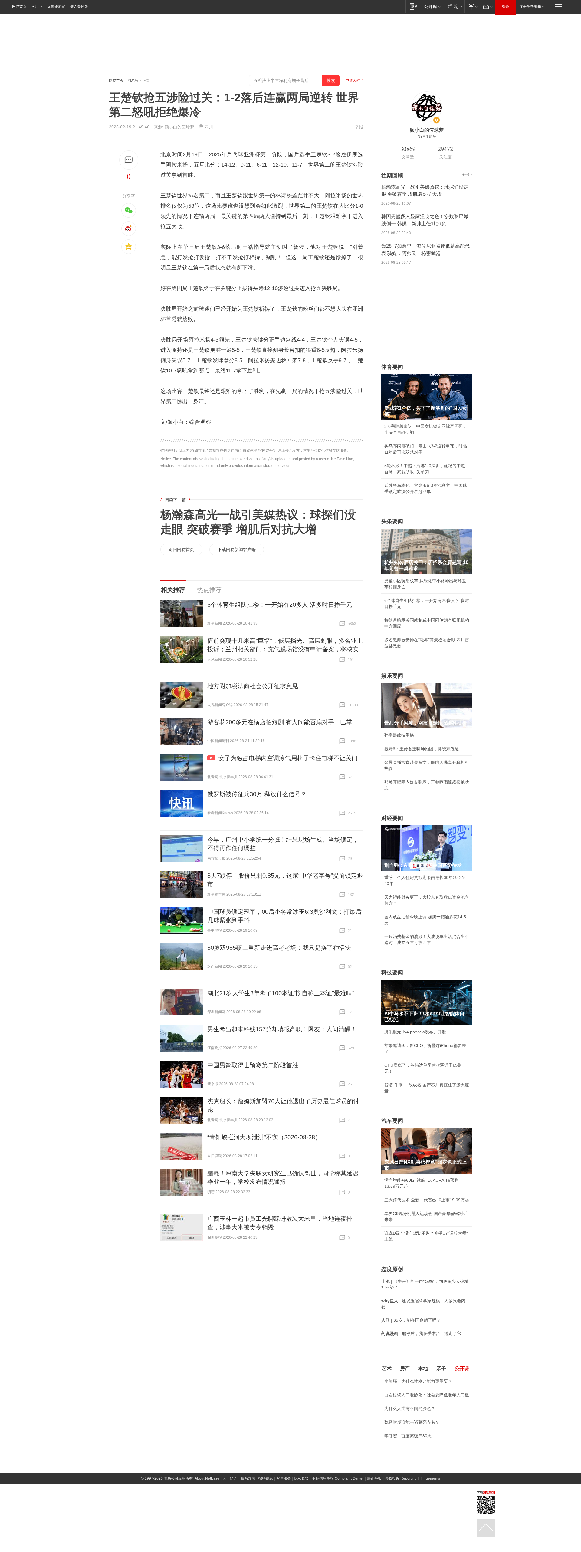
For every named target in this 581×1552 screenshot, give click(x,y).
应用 (35, 7)
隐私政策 (301, 1478)
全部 (465, 175)
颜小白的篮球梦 (179, 126)
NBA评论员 (427, 136)
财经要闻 (392, 818)
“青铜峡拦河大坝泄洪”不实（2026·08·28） (264, 1137)
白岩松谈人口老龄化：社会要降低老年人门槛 (426, 1394)
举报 (359, 127)
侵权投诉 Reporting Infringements (412, 1478)
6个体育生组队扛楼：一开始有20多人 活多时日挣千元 (279, 604)
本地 (423, 1368)
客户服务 (283, 1478)
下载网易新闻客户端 (237, 549)
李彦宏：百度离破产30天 (408, 1435)
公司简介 (230, 1478)
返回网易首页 (181, 549)
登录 (505, 7)
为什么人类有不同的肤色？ (409, 1408)
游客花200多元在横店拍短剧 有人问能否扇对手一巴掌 (279, 722)
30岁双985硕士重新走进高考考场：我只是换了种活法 (279, 947)
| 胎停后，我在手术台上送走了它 (421, 1333)
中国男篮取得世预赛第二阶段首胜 (252, 1065)
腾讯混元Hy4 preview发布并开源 (415, 1031)
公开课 (462, 1368)
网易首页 (19, 7)
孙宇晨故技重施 (399, 735)
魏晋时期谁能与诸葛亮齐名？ (411, 1422)
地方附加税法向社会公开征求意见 (252, 686)
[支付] (472, 6)
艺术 (387, 1368)
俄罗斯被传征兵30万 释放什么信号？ (257, 794)
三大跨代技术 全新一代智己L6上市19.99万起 (426, 1199)
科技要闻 (392, 972)
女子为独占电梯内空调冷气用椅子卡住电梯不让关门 (288, 758)
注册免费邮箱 (530, 7)
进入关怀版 (79, 7)
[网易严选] (453, 6)
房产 (405, 1368)
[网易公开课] (432, 6)
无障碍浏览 (56, 7)
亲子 (441, 1368)
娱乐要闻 (392, 676)
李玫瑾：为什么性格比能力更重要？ (418, 1381)
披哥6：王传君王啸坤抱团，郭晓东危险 (421, 748)
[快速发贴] (128, 160)
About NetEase (207, 1478)
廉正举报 (374, 1478)
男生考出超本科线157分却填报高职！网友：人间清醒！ (281, 1029)
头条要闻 (392, 521)
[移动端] (413, 6)
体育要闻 (392, 367)
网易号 (132, 80)
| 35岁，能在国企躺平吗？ (411, 1320)
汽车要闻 (392, 1121)
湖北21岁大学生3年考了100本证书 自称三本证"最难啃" (280, 993)
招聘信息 (265, 1478)
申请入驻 (353, 80)
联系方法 (248, 1478)
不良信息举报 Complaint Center (338, 1478)
